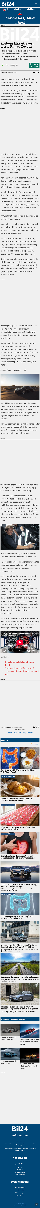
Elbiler (9, 732)
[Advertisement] (20, 130)
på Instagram (20, 1193)
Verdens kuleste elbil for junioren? (19, 668)
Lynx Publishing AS (18, 1205)
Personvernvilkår (20, 1203)
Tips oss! (35, 67)
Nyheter (17, 732)
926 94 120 (35, 64)
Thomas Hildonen (20, 1174)
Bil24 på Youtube (20, 1196)
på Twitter (20, 1190)
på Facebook (20, 1187)
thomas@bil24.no (20, 1165)
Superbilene (28, 732)
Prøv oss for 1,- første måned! (20, 20)
